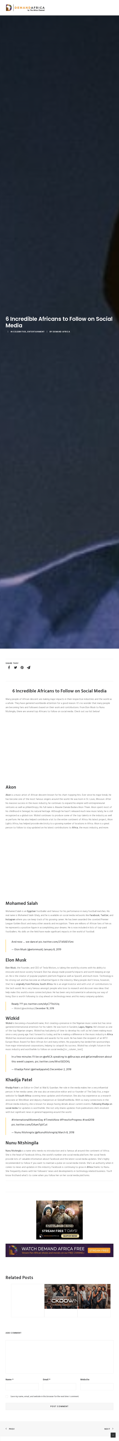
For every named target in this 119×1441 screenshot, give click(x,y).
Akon (8, 795)
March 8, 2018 (66, 1132)
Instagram (10, 919)
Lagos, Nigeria (85, 1027)
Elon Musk (11, 968)
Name (9, 1380)
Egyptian (31, 911)
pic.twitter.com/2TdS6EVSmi (56, 942)
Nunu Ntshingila (13, 1151)
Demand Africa (61, 331)
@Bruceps (74, 1057)
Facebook (94, 915)
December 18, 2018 (44, 1008)
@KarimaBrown (95, 1057)
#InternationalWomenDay (27, 1120)
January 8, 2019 (52, 949)
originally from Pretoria (27, 984)
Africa (75, 828)
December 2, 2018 (60, 1069)
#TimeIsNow (51, 1120)
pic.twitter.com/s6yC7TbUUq (41, 1004)
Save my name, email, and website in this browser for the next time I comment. (45, 1396)
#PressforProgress (71, 1120)
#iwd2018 (88, 1120)
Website (84, 1380)
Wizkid (9, 1023)
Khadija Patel (12, 1088)
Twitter (104, 915)
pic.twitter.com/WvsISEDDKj (52, 1061)
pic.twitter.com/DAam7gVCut (29, 1125)
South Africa (46, 984)
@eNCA (48, 1057)
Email (46, 1380)
